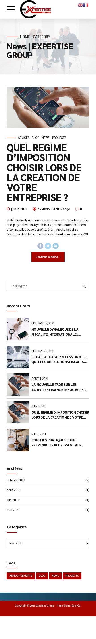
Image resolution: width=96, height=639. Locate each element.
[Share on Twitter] (48, 246)
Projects (59, 138)
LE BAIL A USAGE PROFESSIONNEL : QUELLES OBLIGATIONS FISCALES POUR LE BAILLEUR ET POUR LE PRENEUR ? (58, 359)
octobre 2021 (16, 480)
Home (25, 36)
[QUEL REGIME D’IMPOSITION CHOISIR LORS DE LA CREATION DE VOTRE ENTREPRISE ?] (48, 107)
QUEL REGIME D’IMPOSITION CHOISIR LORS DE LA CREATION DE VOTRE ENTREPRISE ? (44, 172)
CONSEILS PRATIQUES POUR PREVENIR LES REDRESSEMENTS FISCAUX (56, 443)
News (46, 138)
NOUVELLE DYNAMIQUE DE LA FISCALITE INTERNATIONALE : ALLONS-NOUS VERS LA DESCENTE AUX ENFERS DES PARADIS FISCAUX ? (59, 332)
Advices (23, 138)
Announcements (20, 575)
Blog (35, 138)
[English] (80, 4)
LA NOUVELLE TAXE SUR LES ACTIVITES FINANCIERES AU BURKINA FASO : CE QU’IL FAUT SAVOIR (60, 387)
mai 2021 (13, 510)
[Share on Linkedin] (56, 246)
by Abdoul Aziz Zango (54, 209)
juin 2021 (13, 500)
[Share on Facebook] (40, 246)
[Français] (85, 4)
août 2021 (14, 490)
